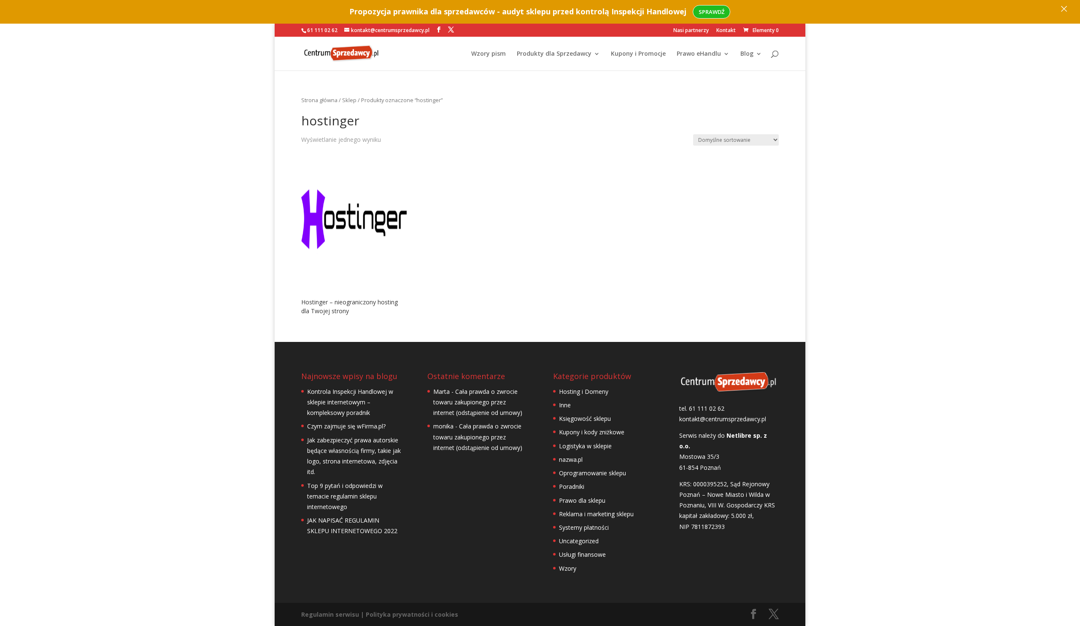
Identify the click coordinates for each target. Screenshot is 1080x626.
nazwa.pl (571, 459)
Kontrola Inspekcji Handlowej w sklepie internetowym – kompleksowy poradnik (350, 402)
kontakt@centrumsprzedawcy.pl (722, 419)
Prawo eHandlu (699, 54)
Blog (746, 54)
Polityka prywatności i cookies (412, 614)
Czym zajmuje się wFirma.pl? (346, 426)
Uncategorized (579, 541)
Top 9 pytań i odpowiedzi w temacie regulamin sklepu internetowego (345, 496)
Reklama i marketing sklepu (596, 514)
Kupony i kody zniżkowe (591, 432)
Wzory (567, 568)
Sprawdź (711, 12)
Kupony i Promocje (638, 54)
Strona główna (319, 100)
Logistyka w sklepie (585, 446)
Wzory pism (488, 54)
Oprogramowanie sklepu (592, 473)
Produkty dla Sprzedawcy (554, 54)
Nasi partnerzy (691, 31)
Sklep (349, 100)
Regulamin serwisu (330, 614)
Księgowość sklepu (585, 419)
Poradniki (571, 486)
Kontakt (726, 31)
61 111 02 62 (322, 30)
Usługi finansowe (582, 554)
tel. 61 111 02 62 (701, 408)
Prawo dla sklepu (582, 500)
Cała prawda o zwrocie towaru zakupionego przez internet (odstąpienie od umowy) (477, 402)
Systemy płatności (584, 527)
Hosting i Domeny (583, 392)
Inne (565, 405)
